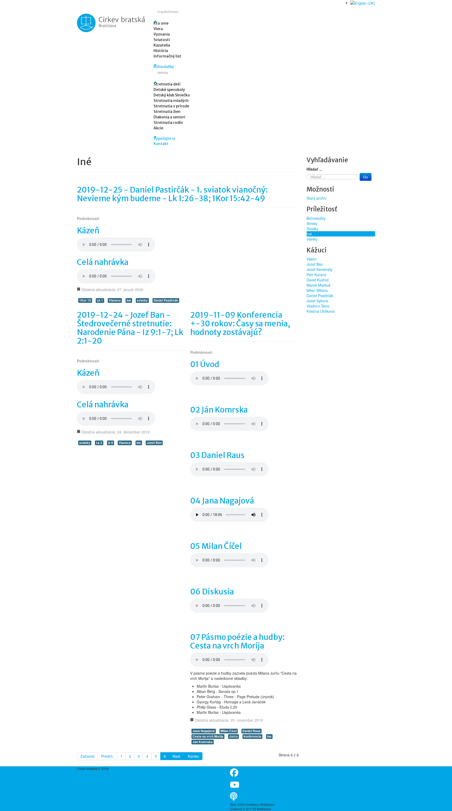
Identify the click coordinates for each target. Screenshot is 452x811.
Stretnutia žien (167, 111)
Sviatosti (162, 39)
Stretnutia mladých (171, 100)
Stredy (312, 223)
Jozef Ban (315, 264)
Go (365, 176)
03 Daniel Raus (217, 455)
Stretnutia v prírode (171, 106)
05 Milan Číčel (216, 546)
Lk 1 (100, 300)
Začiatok (87, 756)
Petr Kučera (316, 274)
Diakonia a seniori (169, 117)
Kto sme (161, 23)
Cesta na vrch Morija (208, 736)
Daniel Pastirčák (166, 300)
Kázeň (88, 230)
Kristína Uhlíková (321, 311)
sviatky (142, 300)
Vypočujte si (164, 138)
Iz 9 (110, 443)
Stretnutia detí (167, 84)
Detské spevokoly (169, 89)
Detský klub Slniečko (172, 95)
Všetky (312, 239)
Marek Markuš (318, 285)
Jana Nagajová (204, 731)
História (161, 50)
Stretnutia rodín (168, 122)
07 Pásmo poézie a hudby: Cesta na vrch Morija (237, 641)
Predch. (107, 756)
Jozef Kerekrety (319, 269)
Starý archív (316, 198)
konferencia (252, 736)
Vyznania (162, 34)
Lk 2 (99, 443)
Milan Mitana (317, 290)
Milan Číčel (229, 731)
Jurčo (233, 736)
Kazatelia (162, 45)
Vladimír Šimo (318, 306)
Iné (309, 233)
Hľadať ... (314, 169)
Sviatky (312, 228)
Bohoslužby (164, 66)
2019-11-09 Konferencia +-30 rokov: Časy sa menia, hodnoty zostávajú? (240, 323)
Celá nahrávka (102, 262)
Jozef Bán (154, 443)
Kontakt (161, 143)
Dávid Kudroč (318, 279)
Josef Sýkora (317, 300)
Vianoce (115, 300)
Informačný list (167, 56)
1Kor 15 (85, 300)
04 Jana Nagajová (222, 501)
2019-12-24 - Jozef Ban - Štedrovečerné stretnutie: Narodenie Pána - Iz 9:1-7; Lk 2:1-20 (130, 328)
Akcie (158, 128)
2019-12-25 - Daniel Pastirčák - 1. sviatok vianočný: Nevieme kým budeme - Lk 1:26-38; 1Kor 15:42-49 (172, 194)
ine (129, 300)
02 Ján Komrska (219, 410)
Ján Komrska (203, 742)
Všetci (312, 259)
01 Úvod (204, 364)
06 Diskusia (212, 591)
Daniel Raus (251, 731)
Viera (158, 28)
